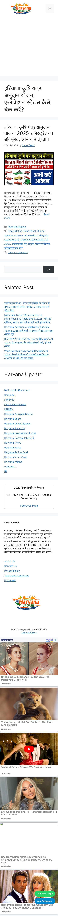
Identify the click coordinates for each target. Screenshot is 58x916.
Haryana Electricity (14, 428)
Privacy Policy (12, 570)
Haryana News (12, 442)
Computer (9, 395)
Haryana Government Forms (20, 433)
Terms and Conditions (16, 575)
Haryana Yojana (17, 226)
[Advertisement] (29, 47)
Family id (9, 399)
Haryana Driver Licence (17, 423)
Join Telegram (44, 901)
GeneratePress (29, 632)
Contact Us (10, 566)
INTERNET (10, 466)
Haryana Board (12, 418)
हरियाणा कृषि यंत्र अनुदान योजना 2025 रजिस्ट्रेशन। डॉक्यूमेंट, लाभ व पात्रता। (29, 133)
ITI (5, 471)
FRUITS (8, 409)
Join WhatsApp (45, 893)
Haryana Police (12, 447)
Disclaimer (10, 580)
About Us (9, 561)
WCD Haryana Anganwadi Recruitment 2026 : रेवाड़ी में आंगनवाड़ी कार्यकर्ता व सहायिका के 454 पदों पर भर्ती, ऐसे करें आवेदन (26, 355)
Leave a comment (18, 252)
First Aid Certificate (15, 404)
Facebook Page (29, 505)
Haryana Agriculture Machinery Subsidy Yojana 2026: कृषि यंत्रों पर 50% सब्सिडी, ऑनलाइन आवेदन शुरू (28, 331)
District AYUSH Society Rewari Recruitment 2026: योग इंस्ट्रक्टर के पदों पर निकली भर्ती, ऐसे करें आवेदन (28, 343)
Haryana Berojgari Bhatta (18, 414)
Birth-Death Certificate (17, 390)
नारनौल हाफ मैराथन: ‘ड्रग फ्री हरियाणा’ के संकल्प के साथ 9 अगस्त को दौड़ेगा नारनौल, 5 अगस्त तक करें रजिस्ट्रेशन (27, 307)
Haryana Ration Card (16, 452)
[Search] (49, 269)
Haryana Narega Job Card (19, 438)
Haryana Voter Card (15, 457)
